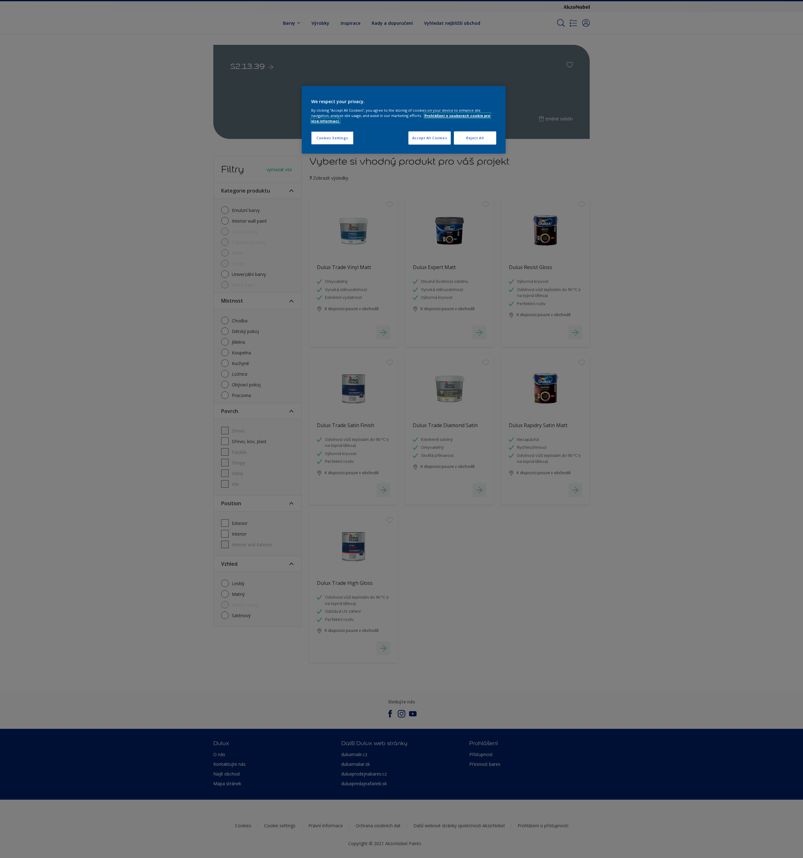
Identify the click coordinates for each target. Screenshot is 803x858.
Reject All (475, 137)
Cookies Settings (332, 137)
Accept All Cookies (429, 137)
